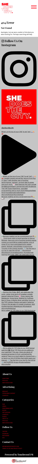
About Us (5, 418)
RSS (3, 438)
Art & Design (6, 412)
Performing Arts (7, 408)
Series (4, 406)
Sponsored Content (8, 393)
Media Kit (5, 391)
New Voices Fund (7, 382)
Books (4, 410)
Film (3, 404)
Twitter (4, 431)
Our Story (5, 378)
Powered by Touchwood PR (19, 454)
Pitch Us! (5, 380)
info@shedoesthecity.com (10, 446)
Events (4, 416)
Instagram (5, 435)
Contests (5, 395)
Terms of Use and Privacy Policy (12, 448)
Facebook (5, 433)
